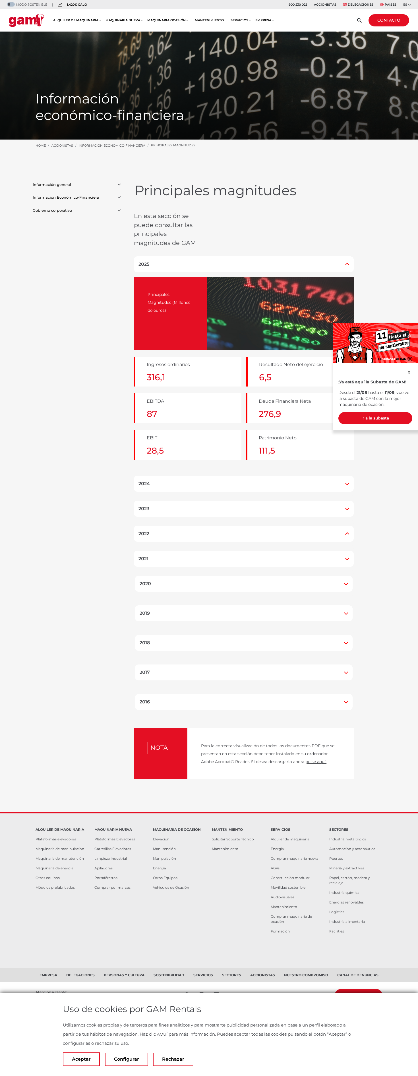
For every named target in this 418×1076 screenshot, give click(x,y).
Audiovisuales (282, 897)
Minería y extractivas (346, 868)
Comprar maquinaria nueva (294, 858)
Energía (159, 868)
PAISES (390, 5)
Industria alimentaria (347, 921)
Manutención (164, 849)
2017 (145, 672)
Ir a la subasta (375, 418)
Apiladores (103, 868)
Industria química (344, 892)
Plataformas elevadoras (56, 839)
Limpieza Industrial (110, 858)
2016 (145, 702)
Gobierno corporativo (52, 210)
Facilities (336, 931)
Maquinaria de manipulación (60, 849)
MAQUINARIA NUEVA (122, 20)
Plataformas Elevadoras (114, 839)
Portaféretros (105, 878)
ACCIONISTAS (325, 5)
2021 (143, 558)
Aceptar (81, 1059)
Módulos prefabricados (55, 887)
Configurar (126, 1059)
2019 (145, 613)
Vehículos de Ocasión (171, 887)
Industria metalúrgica (347, 839)
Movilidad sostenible (288, 887)
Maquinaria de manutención (60, 858)
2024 (144, 483)
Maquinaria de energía (54, 868)
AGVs (275, 868)
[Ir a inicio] (26, 20)
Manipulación (164, 858)
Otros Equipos (165, 878)
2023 (143, 508)
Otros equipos (48, 878)
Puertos (336, 858)
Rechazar (173, 1059)
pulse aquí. (315, 761)
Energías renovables (346, 902)
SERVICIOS (239, 20)
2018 (145, 642)
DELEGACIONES (360, 5)
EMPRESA (263, 20)
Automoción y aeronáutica (352, 849)
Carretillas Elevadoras (112, 849)
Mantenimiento (225, 849)
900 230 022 (298, 5)
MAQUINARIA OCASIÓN (166, 20)
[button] (119, 185)
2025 (143, 264)
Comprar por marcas (112, 887)
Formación (280, 931)
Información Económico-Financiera (66, 197)
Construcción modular (290, 878)
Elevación (161, 839)
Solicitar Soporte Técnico (233, 839)
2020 (145, 583)
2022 (143, 533)
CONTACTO (388, 20)
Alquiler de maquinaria (290, 839)
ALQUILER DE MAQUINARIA (75, 20)
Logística (337, 912)
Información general (52, 184)
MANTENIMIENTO (209, 20)
